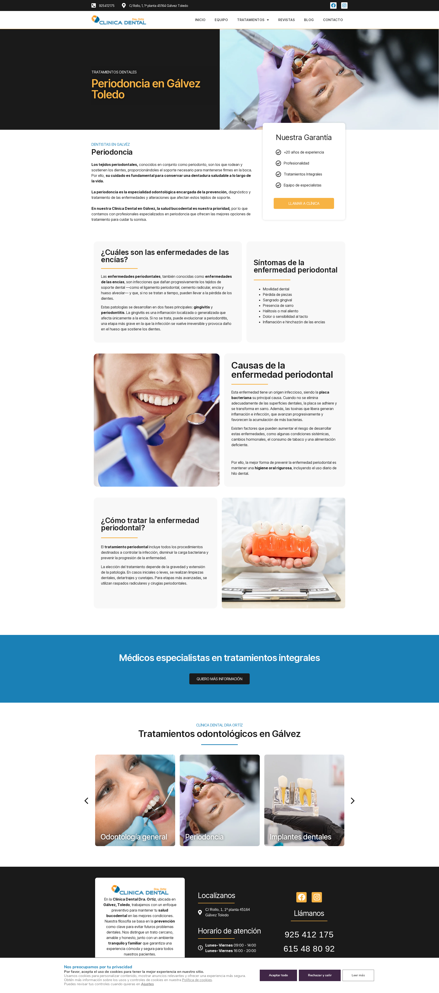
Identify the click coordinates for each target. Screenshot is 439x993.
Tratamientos (251, 20)
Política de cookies (197, 979)
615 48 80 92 (309, 948)
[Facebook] (333, 5)
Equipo (221, 20)
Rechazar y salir (320, 975)
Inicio (200, 20)
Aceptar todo (278, 975)
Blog (309, 20)
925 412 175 (309, 934)
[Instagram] (344, 5)
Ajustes (147, 984)
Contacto (333, 20)
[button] (87, 800)
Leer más (358, 975)
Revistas (286, 20)
